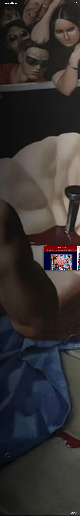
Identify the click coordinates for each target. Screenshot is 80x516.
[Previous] (72, 513)
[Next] (75, 513)
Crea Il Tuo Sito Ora (18, 35)
